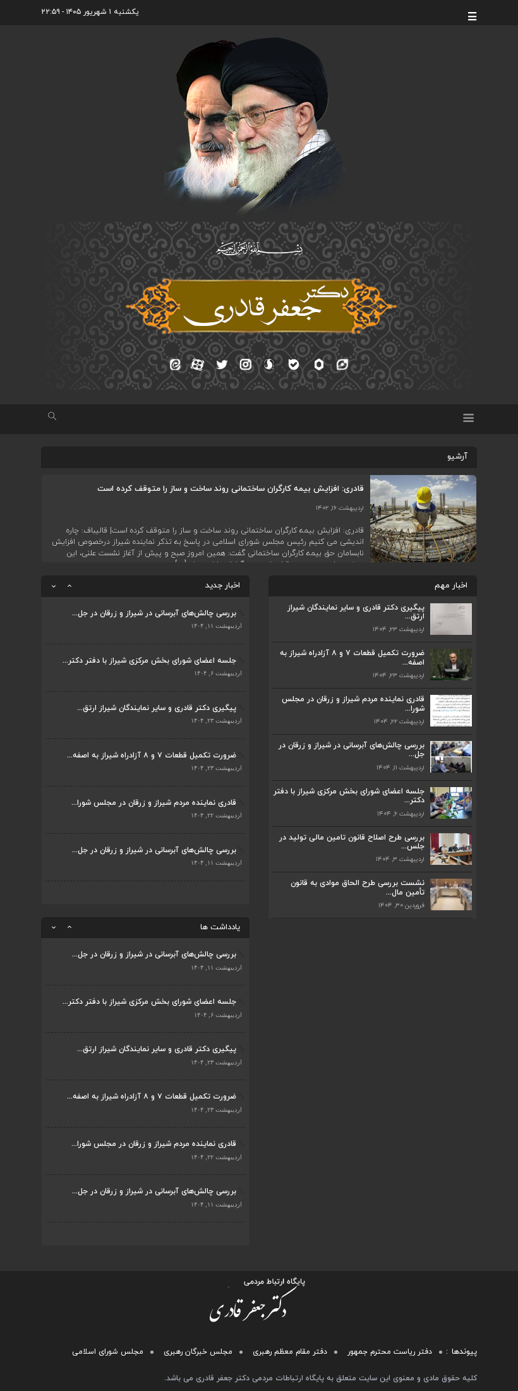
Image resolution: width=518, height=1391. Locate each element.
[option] (145, 620)
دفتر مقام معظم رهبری (290, 1352)
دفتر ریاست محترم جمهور (389, 1352)
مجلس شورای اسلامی (107, 1352)
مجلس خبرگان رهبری (198, 1352)
